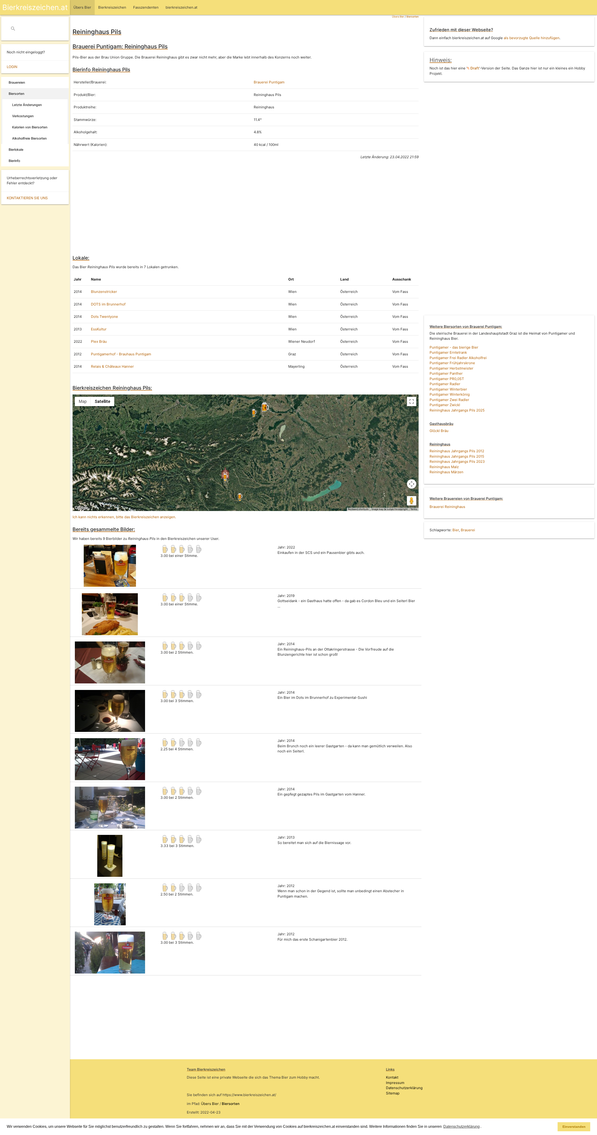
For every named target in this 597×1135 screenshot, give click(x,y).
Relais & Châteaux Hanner (112, 366)
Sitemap (392, 1093)
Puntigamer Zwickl (445, 405)
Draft (474, 68)
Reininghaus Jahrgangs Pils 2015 (457, 456)
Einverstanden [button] (574, 1126)
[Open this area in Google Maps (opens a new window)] (81, 508)
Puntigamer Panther (446, 373)
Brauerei (468, 530)
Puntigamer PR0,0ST (447, 379)
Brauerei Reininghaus (447, 506)
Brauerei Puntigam (269, 82)
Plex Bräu (99, 341)
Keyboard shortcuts (358, 509)
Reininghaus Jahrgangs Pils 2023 (457, 461)
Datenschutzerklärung (404, 1088)
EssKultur (99, 329)
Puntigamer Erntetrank (448, 352)
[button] (483, 1127)
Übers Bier (398, 16)
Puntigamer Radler (445, 384)
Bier (455, 530)
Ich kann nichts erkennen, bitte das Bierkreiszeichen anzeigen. (124, 517)
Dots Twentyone (104, 316)
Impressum (395, 1082)
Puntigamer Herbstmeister (451, 368)
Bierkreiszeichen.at (35, 7)
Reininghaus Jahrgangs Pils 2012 (457, 451)
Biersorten (412, 16)
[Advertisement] (212, 206)
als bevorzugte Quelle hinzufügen (531, 38)
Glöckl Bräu (439, 431)
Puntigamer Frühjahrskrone (452, 363)
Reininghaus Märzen (446, 472)
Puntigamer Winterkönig (450, 394)
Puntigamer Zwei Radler (449, 400)
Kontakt (392, 1077)
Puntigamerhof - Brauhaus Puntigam (121, 354)
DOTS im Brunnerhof (108, 304)
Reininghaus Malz (444, 467)
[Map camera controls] (411, 484)
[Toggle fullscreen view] (411, 401)
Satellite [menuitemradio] (102, 401)
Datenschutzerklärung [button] (461, 1126)
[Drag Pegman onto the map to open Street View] (411, 500)
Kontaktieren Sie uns (27, 198)
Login (12, 67)
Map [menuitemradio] (83, 401)
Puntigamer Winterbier (448, 389)
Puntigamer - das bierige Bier (454, 347)
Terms (413, 509)
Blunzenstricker (104, 291)
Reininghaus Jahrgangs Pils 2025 (457, 410)
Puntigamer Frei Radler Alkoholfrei (458, 358)
